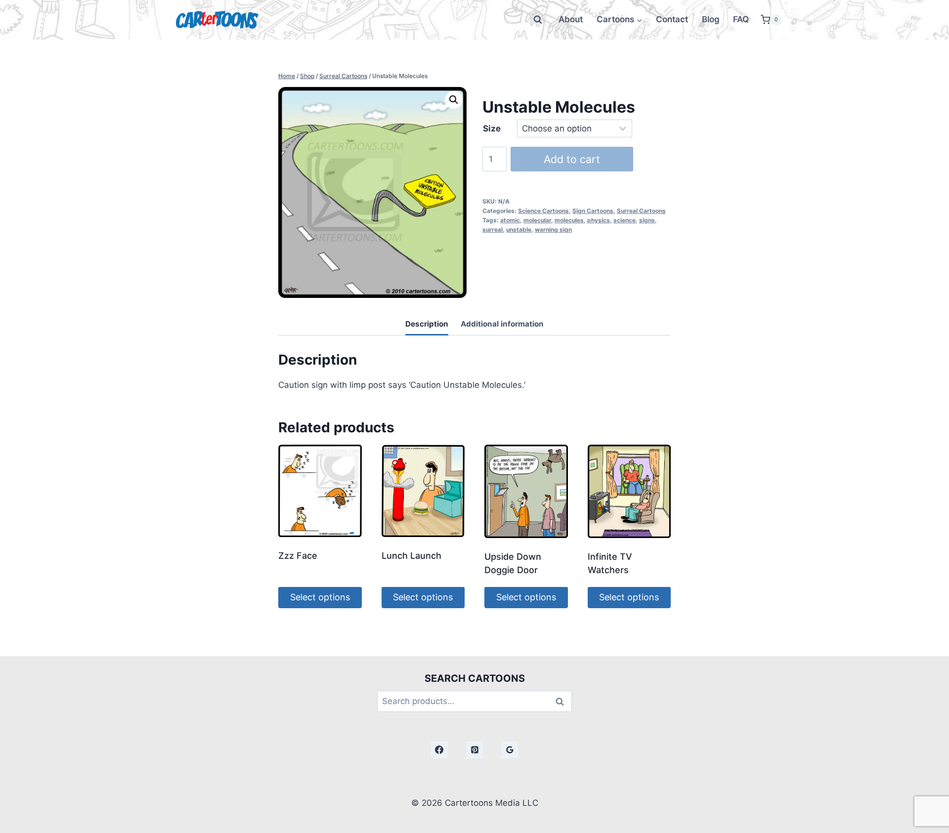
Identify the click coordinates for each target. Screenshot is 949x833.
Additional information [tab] (502, 324)
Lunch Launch (411, 555)
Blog (711, 19)
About (571, 19)
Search (562, 701)
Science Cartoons (543, 210)
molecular (537, 220)
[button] (454, 100)
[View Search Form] (538, 20)
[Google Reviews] (509, 750)
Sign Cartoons (592, 210)
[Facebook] (439, 750)
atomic (510, 220)
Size (492, 128)
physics (598, 220)
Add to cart (572, 159)
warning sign (553, 229)
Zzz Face (297, 555)
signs (647, 220)
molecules (569, 220)
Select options (320, 597)
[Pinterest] (474, 750)
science (624, 220)
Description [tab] (426, 324)
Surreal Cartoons (641, 210)
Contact (672, 19)
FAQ (741, 19)
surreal (492, 229)
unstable (518, 229)
